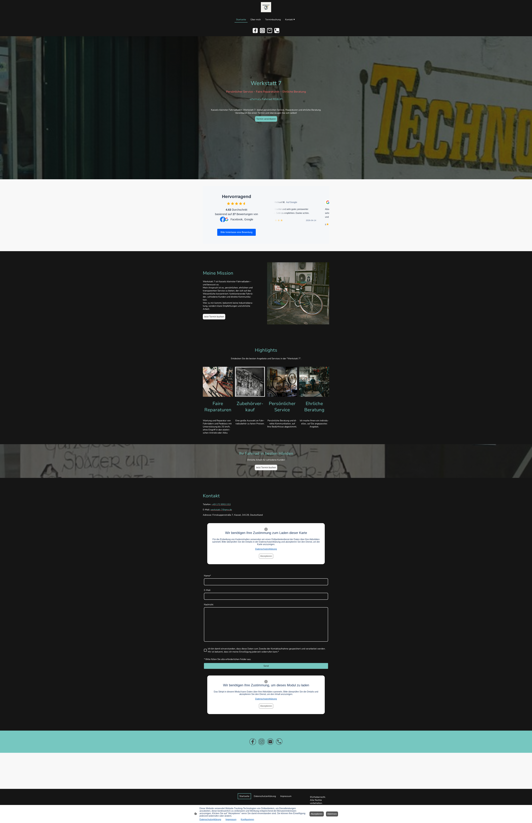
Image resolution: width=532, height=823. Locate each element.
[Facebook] (255, 30)
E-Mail (207, 590)
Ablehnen (332, 814)
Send (266, 665)
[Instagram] (262, 30)
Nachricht (208, 604)
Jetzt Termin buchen (214, 316)
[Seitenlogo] (266, 7)
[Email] (269, 30)
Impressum (231, 819)
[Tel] (276, 30)
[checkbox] (229, 203)
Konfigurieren (247, 819)
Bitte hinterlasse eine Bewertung (236, 232)
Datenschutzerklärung (266, 549)
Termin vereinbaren (266, 118)
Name (207, 575)
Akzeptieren (266, 556)
